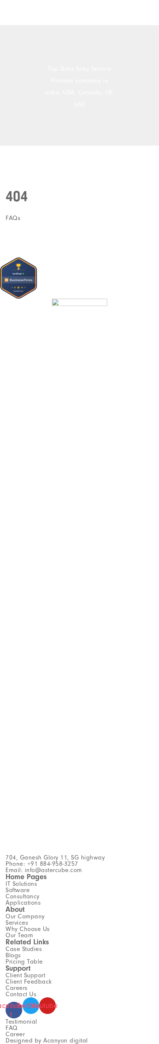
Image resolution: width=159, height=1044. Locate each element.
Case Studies (24, 948)
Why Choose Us (28, 928)
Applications (23, 902)
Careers (17, 987)
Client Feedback (29, 981)
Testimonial (21, 1021)
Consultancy (23, 896)
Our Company (25, 916)
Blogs (13, 955)
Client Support (25, 975)
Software (18, 890)
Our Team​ (19, 935)
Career (15, 1034)
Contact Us (21, 994)
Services (17, 922)
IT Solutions (21, 883)
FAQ (12, 1027)
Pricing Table (24, 961)
